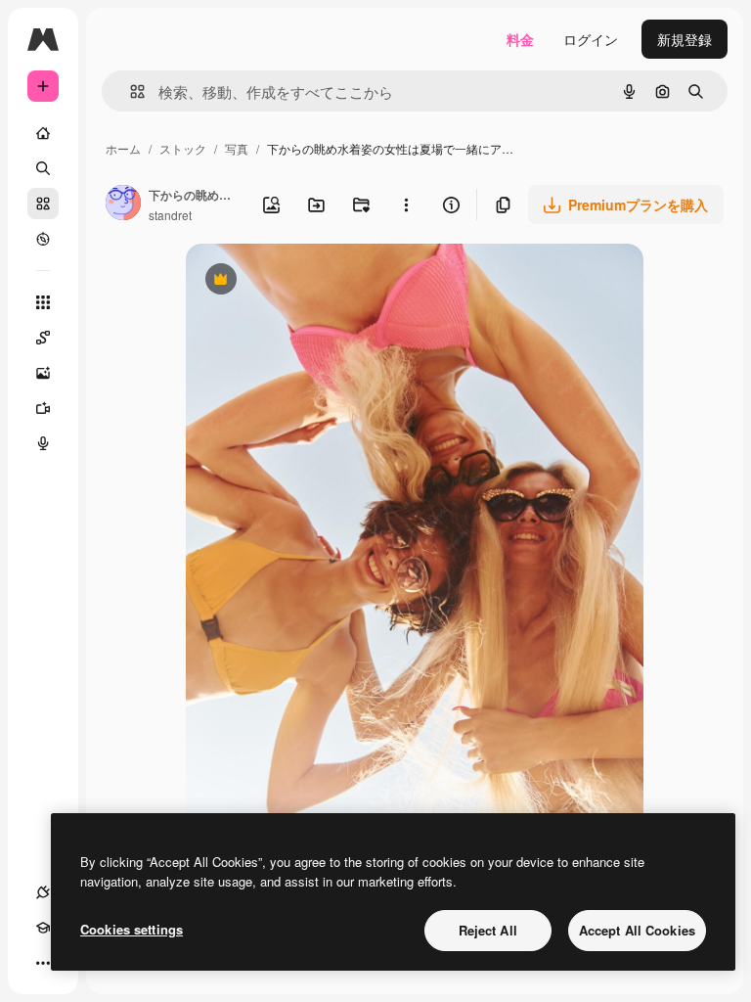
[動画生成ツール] (43, 408)
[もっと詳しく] (43, 238)
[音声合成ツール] (43, 443)
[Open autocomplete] (129, 91)
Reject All (488, 930)
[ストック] (43, 203)
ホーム (123, 148)
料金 (520, 39)
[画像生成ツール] (43, 372)
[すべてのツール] (43, 302)
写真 (236, 148)
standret (170, 214)
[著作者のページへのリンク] (123, 204)
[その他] (43, 963)
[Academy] (43, 927)
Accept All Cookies (637, 930)
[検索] (43, 168)
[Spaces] (43, 337)
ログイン (590, 39)
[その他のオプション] (405, 204)
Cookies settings (131, 929)
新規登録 (684, 39)
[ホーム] (43, 133)
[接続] (43, 892)
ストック (182, 148)
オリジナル (320, 281)
